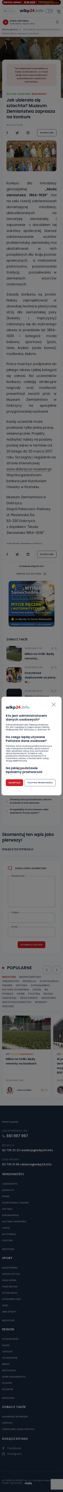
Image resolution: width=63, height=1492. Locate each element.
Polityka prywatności (40, 782)
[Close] (54, 704)
